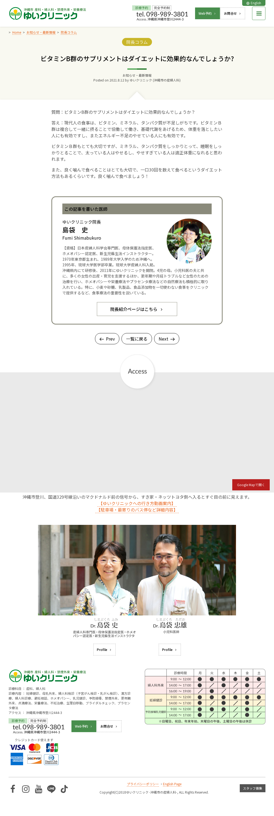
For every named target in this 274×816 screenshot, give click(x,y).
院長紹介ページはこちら (133, 309)
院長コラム (137, 42)
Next (163, 338)
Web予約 (205, 13)
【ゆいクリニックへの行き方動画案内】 (137, 503)
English (256, 3)
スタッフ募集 (252, 788)
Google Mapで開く (251, 484)
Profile (102, 649)
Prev (110, 338)
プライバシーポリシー (143, 784)
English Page (172, 784)
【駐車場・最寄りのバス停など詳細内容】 (137, 509)
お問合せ (230, 13)
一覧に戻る (136, 338)
